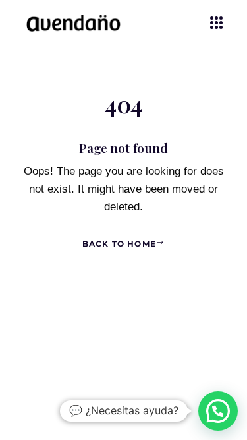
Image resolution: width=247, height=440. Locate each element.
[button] (218, 411)
